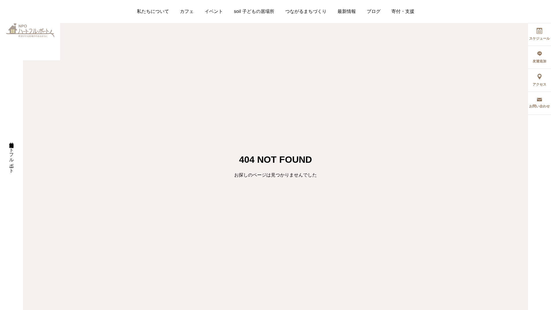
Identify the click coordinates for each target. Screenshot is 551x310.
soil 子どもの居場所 (254, 11)
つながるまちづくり (306, 11)
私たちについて (153, 11)
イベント (214, 11)
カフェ (187, 11)
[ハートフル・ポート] (30, 30)
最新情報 (346, 11)
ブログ (374, 11)
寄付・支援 (402, 11)
